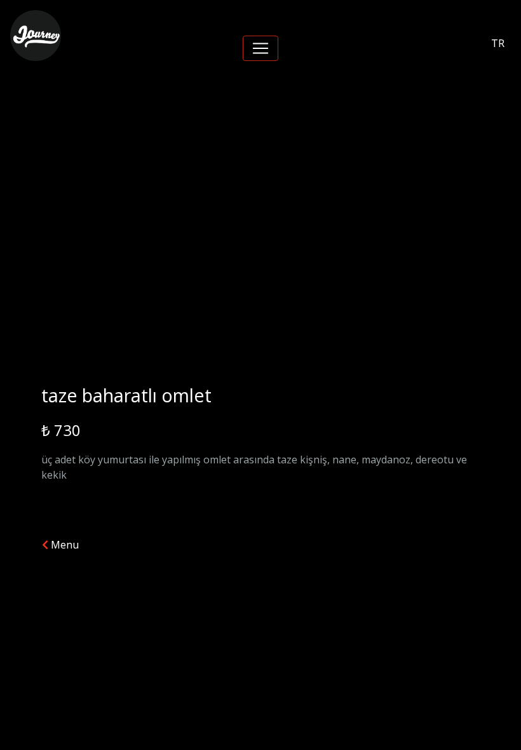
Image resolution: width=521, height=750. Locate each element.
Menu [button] (63, 545)
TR (497, 43)
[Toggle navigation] (260, 48)
